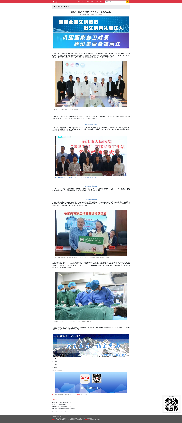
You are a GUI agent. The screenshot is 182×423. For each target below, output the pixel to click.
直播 (92, 1)
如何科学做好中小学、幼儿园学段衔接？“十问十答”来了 (63, 402)
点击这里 (78, 394)
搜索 (128, 1)
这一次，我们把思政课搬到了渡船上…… (60, 404)
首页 (79, 1)
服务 (101, 1)
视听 (88, 1)
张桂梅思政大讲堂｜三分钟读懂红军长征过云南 (61, 406)
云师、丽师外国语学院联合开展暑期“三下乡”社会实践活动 (64, 408)
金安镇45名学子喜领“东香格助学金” (59, 411)
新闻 (83, 1)
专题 (96, 1)
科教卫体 (62, 6)
